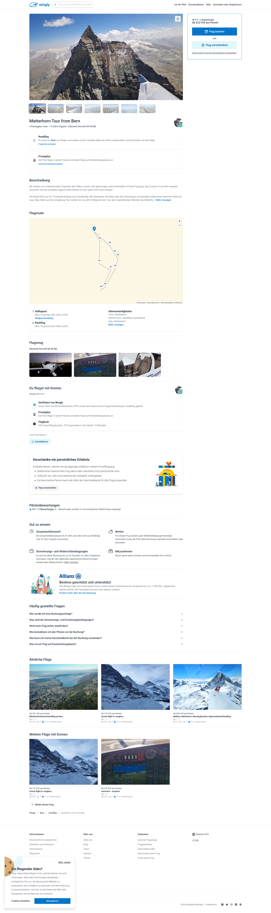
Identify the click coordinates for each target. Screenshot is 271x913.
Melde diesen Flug (44, 804)
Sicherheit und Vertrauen (41, 844)
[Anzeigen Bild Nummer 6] (129, 108)
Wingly (32, 813)
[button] (94, 229)
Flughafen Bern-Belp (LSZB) (54, 314)
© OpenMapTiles (152, 302)
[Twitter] (227, 904)
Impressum (211, 904)
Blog (86, 844)
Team (86, 849)
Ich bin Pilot (180, 4)
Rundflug (53, 813)
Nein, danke (64, 862)
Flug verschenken (47, 487)
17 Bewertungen (206, 19)
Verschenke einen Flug (149, 853)
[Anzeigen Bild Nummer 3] (74, 108)
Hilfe (208, 4)
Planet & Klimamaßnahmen (43, 840)
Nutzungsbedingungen (192, 904)
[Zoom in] (179, 221)
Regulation (34, 853)
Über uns (88, 840)
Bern (42, 813)
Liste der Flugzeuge (147, 840)
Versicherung (35, 849)
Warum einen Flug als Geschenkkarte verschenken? (214, 53)
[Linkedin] (236, 904)
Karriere (87, 853)
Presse (87, 858)
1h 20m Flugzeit (58, 126)
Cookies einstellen (20, 901)
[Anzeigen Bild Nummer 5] (111, 108)
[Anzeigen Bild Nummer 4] (92, 108)
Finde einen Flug (146, 858)
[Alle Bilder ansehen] (106, 57)
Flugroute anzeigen (47, 144)
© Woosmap (140, 302)
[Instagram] (231, 904)
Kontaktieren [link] (41, 441)
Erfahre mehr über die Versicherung (77, 593)
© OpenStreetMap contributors (170, 302)
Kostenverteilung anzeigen (50, 164)
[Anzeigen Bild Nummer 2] (56, 108)
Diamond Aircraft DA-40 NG (82, 126)
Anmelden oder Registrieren (227, 4)
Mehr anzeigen (163, 200)
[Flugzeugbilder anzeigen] (50, 365)
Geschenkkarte (196, 4)
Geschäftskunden (146, 849)
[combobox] (73, 4)
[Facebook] (222, 904)
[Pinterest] (240, 904)
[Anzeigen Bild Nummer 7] (147, 108)
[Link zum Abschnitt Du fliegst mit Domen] (178, 126)
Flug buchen (216, 31)
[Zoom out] (179, 225)
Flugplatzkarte (145, 844)
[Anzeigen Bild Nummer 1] (37, 108)
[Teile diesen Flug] (178, 19)
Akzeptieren (52, 901)
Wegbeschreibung (44, 318)
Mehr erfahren (71, 562)
